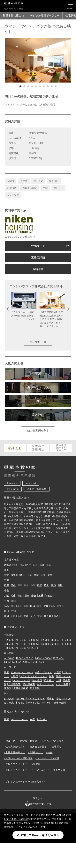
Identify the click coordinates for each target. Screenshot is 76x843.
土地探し (56, 746)
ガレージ (21, 698)
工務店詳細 (38, 257)
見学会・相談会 (28, 740)
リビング (58, 188)
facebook (31, 483)
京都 (20, 595)
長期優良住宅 (30, 188)
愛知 (53, 585)
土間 (58, 680)
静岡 (60, 585)
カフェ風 (9, 702)
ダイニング (13, 195)
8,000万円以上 (28, 648)
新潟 (6, 585)
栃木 (43, 575)
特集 (50, 752)
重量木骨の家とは (13, 15)
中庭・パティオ (43, 672)
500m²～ (37, 662)
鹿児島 (47, 616)
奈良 (33, 595)
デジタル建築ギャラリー (44, 15)
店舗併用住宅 (20, 688)
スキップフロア (21, 680)
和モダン (21, 702)
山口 (32, 606)
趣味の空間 (60, 702)
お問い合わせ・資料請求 (19, 758)
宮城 (42, 564)
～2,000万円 (11, 640)
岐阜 (46, 585)
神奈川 (14, 575)
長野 (39, 585)
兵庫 (13, 595)
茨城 (36, 575)
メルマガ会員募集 (36, 489)
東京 (6, 575)
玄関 (45, 188)
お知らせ (10, 740)
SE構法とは (36, 752)
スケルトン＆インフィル (33, 676)
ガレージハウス (38, 387)
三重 (40, 595)
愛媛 (46, 606)
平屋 (38, 373)
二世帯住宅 (14, 684)
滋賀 (27, 595)
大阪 (6, 595)
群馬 (50, 575)
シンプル (9, 698)
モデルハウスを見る (53, 740)
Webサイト (38, 245)
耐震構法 (11, 188)
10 (55, 86)
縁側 (51, 676)
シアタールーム (45, 684)
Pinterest (12, 483)
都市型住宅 (29, 684)
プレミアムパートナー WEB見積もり (25, 781)
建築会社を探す (38, 746)
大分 (33, 616)
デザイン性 (33, 702)
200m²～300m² (43, 658)
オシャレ (46, 702)
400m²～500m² (22, 662)
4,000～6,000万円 (52, 644)
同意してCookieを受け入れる (39, 835)
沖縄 (55, 616)
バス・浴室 (62, 684)
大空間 (23, 181)
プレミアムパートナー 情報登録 (23, 764)
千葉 (29, 575)
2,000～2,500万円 (30, 640)
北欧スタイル (63, 698)
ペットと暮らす (36, 698)
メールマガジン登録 (48, 758)
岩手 (28, 564)
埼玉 (22, 575)
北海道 (7, 564)
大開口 (10, 181)
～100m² (9, 658)
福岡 (6, 616)
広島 (6, 606)
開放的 (50, 698)
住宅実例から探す (15, 746)
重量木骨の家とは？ (17, 497)
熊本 (26, 616)
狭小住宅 (38, 181)
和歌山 (49, 595)
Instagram (13, 489)
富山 (13, 585)
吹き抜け (53, 181)
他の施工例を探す (38, 430)
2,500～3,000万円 (52, 640)
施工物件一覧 (38, 341)
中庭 (38, 401)
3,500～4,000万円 (30, 644)
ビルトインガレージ (22, 672)
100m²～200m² (24, 658)
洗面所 (7, 688)
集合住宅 (35, 688)
